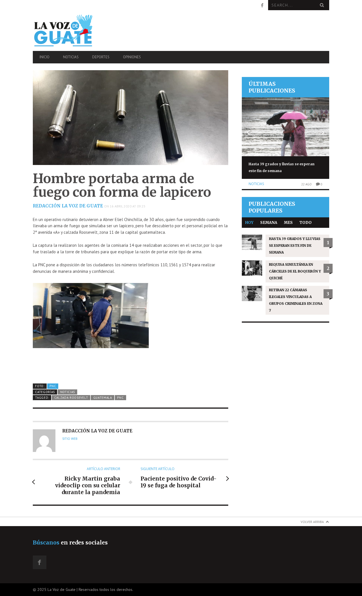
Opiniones (132, 57)
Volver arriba (312, 522)
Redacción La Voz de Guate (68, 206)
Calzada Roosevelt (71, 398)
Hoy (249, 222)
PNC (52, 386)
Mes (288, 222)
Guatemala (102, 398)
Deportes (100, 57)
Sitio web (69, 438)
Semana (268, 222)
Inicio (44, 57)
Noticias (71, 57)
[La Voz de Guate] (77, 30)
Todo (305, 222)
